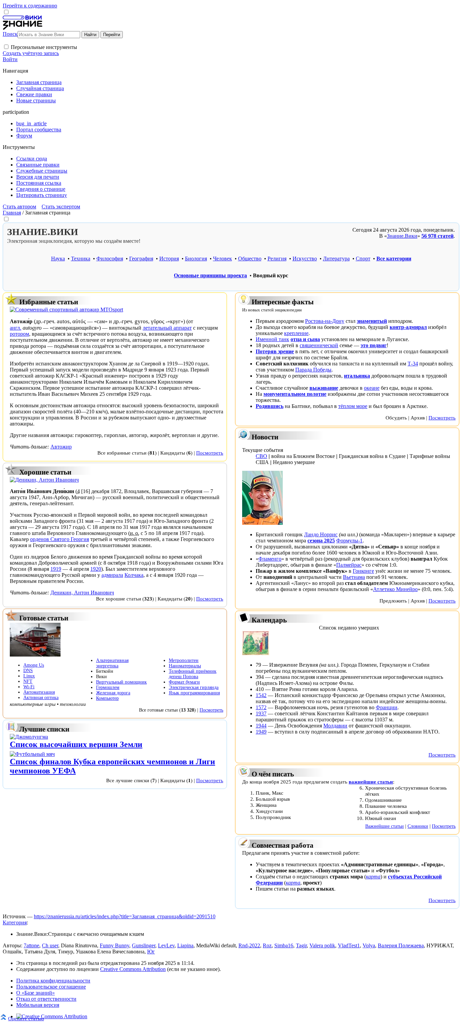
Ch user (50, 945)
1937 (261, 713)
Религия (277, 258)
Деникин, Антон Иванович (82, 592)
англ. (15, 328)
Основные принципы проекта (210, 275)
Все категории (393, 258)
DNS (28, 670)
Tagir (301, 945)
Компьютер (107, 698)
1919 (55, 569)
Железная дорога (113, 692)
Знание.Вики (402, 236)
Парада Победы (313, 370)
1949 (261, 732)
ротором (19, 334)
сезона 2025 (321, 540)
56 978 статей (437, 236)
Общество (249, 258)
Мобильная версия (37, 1005)
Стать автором (19, 206)
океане (371, 388)
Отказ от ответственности (46, 999)
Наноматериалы (185, 665)
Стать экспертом (61, 206)
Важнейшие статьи (384, 826)
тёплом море (352, 406)
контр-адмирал (408, 327)
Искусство (305, 258)
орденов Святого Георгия (59, 539)
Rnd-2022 (249, 945)
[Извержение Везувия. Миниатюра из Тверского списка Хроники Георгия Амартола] (255, 653)
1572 (261, 707)
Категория (15, 922)
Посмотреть (209, 453)
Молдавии (335, 725)
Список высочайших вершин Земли (76, 744)
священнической (319, 345)
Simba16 (283, 945)
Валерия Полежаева (401, 945)
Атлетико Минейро (395, 589)
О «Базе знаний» (35, 993)
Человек (222, 258)
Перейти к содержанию (30, 5)
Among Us (33, 665)
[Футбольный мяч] (32, 754)
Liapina (185, 945)
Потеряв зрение (275, 351)
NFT (27, 681)
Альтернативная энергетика (112, 663)
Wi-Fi (28, 686)
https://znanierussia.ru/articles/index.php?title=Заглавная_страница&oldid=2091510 (124, 916)
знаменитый (372, 321)
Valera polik (322, 945)
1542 (261, 695)
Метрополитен (184, 660)
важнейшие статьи (371, 782)
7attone (31, 945)
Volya (369, 945)
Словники (418, 826)
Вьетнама (354, 577)
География (141, 258)
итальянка (357, 376)
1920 (95, 569)
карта (373, 876)
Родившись (269, 406)
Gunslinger (143, 945)
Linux (29, 675)
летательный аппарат (167, 328)
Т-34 (413, 363)
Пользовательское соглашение (51, 987)
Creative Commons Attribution (133, 969)
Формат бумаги (184, 682)
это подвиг (374, 345)
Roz (267, 945)
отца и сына (305, 339)
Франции (386, 707)
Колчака (133, 575)
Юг (151, 951)
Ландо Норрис (321, 534)
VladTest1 (349, 945)
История (169, 258)
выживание (323, 388)
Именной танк (272, 339)
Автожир (61, 447)
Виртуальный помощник (121, 682)
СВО (261, 456)
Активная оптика (41, 697)
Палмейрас (349, 565)
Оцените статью (26, 1018)
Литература (336, 258)
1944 (261, 725)
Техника (80, 258)
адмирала (112, 575)
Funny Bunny (114, 945)
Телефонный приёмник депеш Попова (192, 674)
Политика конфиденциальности (53, 980)
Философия (109, 258)
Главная (12, 212)
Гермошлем (107, 687)
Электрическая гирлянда (193, 687)
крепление (296, 333)
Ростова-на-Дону (324, 321)
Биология (196, 258)
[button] (6, 47)
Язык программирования (194, 692)
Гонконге (363, 571)
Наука (58, 258)
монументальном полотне (294, 394)
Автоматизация (39, 692)
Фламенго (269, 559)
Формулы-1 (349, 540)
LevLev (166, 945)
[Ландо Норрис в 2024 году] (262, 523)
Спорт (363, 258)
